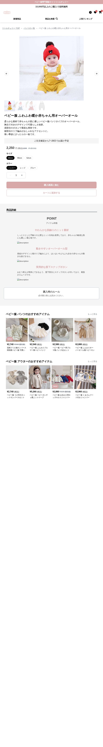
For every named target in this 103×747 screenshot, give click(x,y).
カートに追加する (51, 193)
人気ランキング (85, 19)
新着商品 (17, 19)
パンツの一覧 (29, 28)
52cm (29, 158)
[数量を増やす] (22, 175)
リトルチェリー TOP (11, 28)
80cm (10, 158)
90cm (19, 158)
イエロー (12, 168)
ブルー (33, 168)
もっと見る (92, 314)
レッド (23, 168)
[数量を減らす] (10, 175)
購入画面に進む (51, 185)
